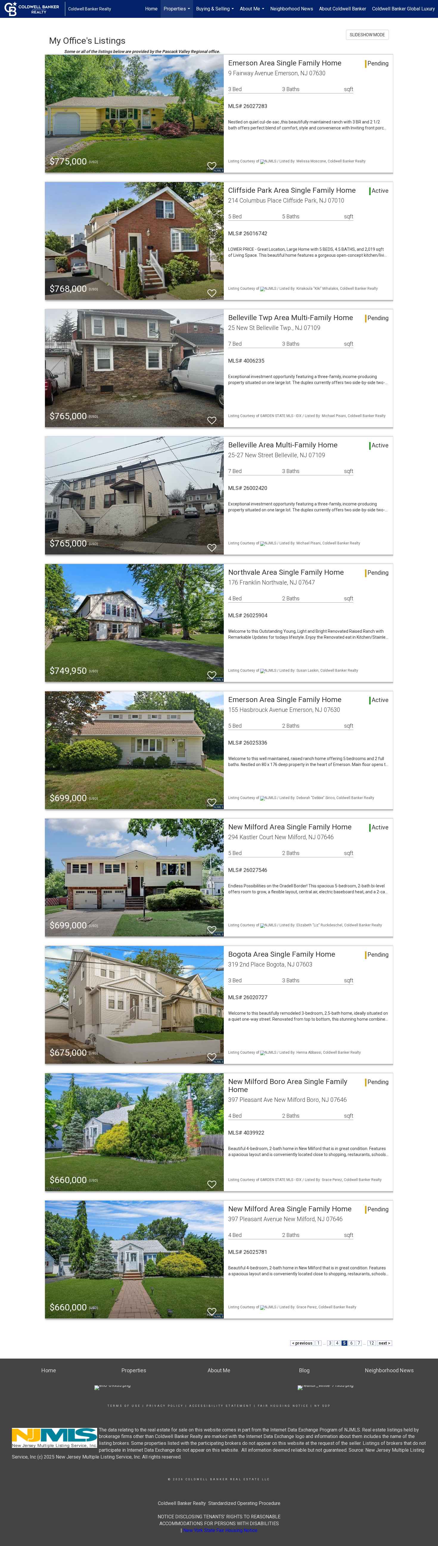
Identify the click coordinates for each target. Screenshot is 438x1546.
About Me (253, 12)
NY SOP (322, 1405)
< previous (302, 1343)
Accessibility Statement (220, 1405)
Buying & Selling (215, 12)
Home (151, 9)
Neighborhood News (291, 9)
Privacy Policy (165, 1405)
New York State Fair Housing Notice (220, 1530)
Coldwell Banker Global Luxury (403, 9)
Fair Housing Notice (283, 1405)
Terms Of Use (124, 1405)
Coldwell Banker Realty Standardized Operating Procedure (219, 1503)
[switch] (211, 163)
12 (371, 1343)
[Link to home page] (34, 9)
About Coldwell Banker (342, 9)
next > (384, 1343)
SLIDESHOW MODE (367, 34)
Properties (178, 12)
